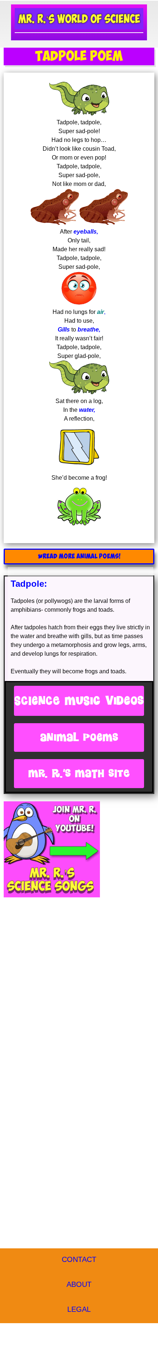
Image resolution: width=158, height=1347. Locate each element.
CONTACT (79, 1259)
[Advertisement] (79, 985)
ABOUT (79, 1284)
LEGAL (79, 1309)
